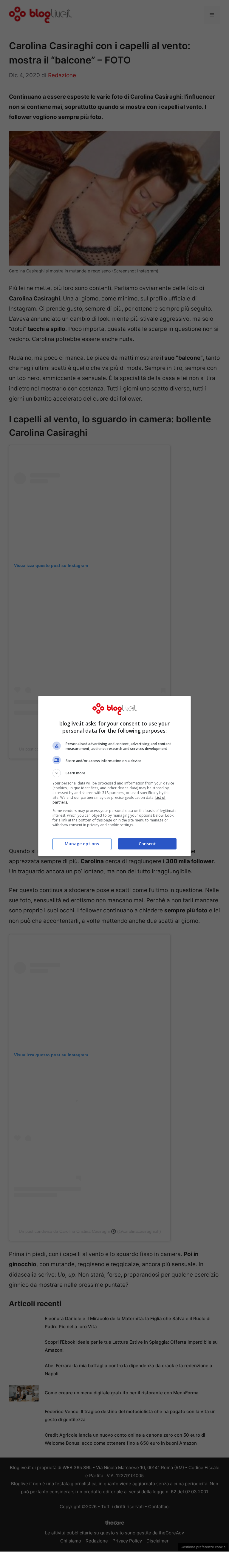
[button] (114, 773)
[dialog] (114, 776)
